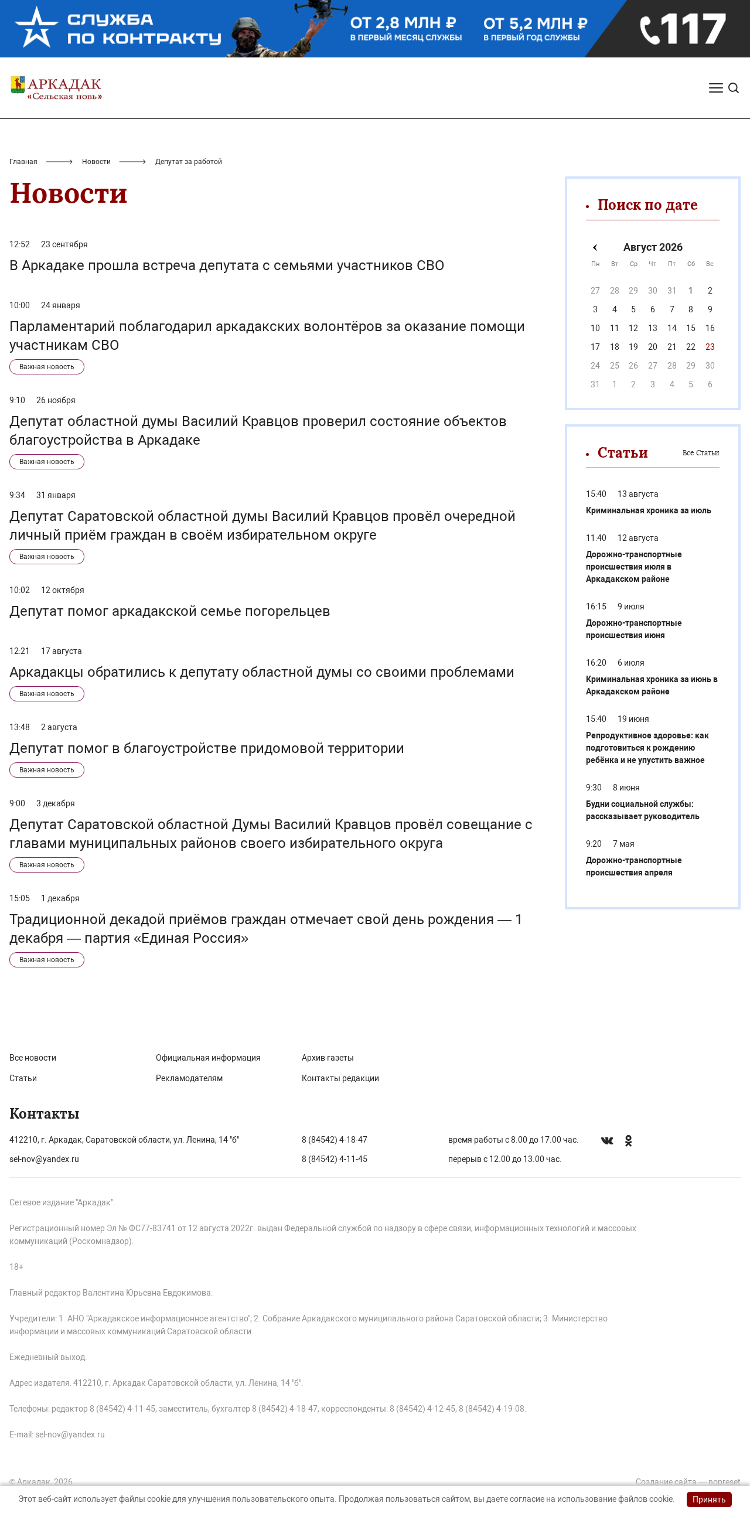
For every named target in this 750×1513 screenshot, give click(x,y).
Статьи (23, 1078)
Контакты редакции (340, 1078)
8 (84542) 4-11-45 (334, 1159)
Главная (23, 162)
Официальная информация (208, 1057)
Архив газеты (328, 1057)
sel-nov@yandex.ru (44, 1159)
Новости (96, 162)
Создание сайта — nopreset (688, 1482)
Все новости (32, 1057)
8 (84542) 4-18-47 (334, 1139)
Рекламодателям (189, 1078)
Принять (709, 1499)
